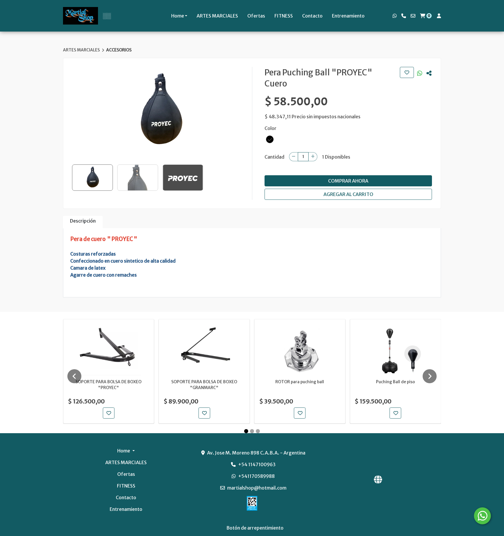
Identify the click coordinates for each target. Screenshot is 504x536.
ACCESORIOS (119, 50)
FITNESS (283, 16)
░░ (107, 15)
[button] (270, 139)
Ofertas (256, 16)
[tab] (83, 222)
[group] (160, 111)
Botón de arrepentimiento (255, 528)
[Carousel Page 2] (252, 431)
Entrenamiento (348, 16)
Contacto (312, 16)
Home (177, 16)
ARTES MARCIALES (217, 16)
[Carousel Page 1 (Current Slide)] (246, 431)
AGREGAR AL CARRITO (348, 194)
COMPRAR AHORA (348, 181)
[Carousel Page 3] (258, 431)
